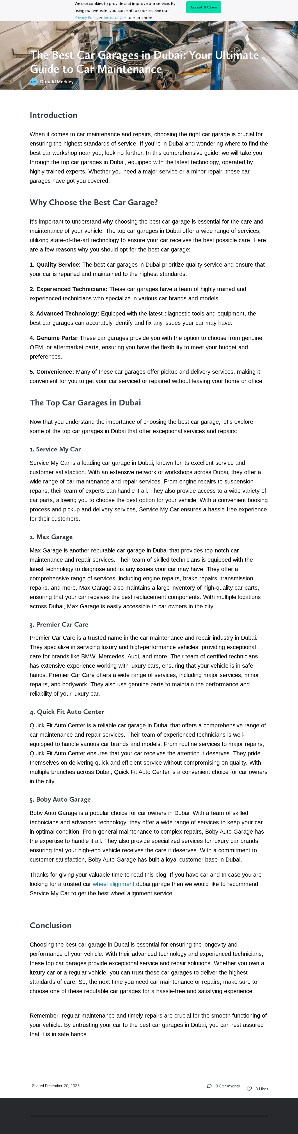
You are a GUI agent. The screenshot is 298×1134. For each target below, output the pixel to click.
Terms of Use (115, 17)
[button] (209, 1086)
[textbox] (149, 577)
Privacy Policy (86, 17)
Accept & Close (203, 7)
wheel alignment (113, 884)
